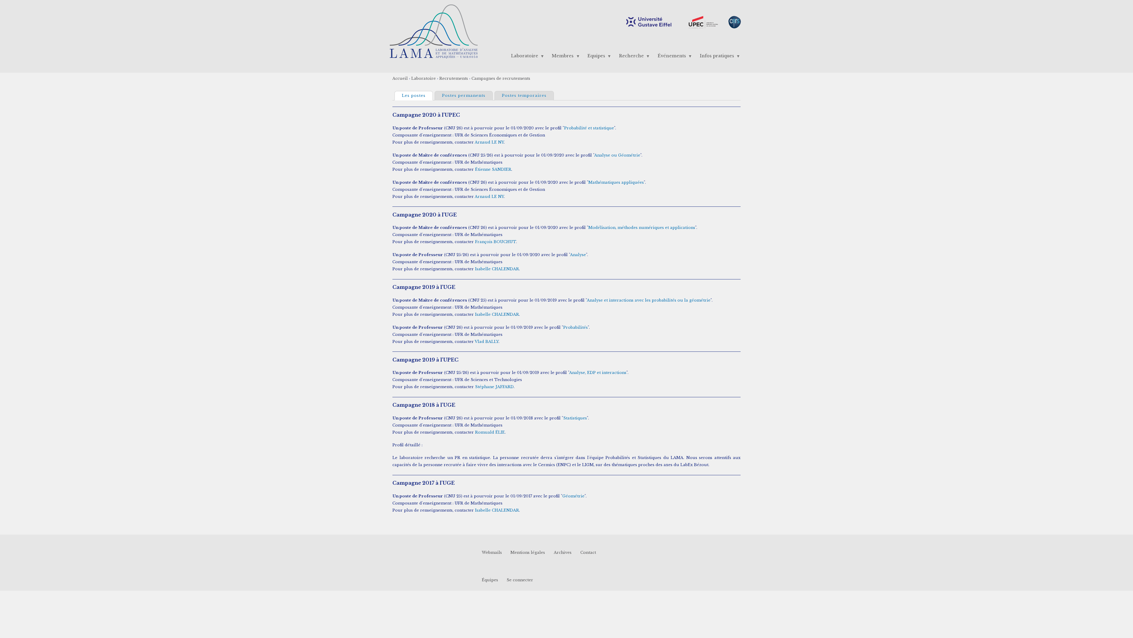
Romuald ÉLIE (490, 432)
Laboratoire (423, 78)
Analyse (578, 255)
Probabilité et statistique (589, 128)
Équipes (490, 580)
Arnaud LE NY (489, 142)
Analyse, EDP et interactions (597, 372)
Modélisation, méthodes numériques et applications (641, 227)
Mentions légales (527, 552)
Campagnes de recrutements (500, 78)
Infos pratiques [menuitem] (714, 57)
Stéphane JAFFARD (494, 387)
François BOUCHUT (495, 242)
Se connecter (520, 580)
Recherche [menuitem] (629, 57)
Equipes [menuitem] (594, 57)
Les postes (417, 95)
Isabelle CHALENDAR (497, 269)
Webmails (492, 552)
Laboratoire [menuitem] (522, 57)
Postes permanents (463, 95)
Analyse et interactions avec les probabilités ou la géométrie (648, 300)
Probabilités (575, 327)
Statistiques (575, 418)
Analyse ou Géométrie (617, 155)
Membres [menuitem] (561, 57)
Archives (563, 552)
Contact (588, 552)
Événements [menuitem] (669, 57)
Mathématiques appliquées (616, 182)
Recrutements (453, 78)
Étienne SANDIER (493, 169)
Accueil (400, 78)
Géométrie (573, 496)
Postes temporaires (524, 95)
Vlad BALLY (487, 341)
